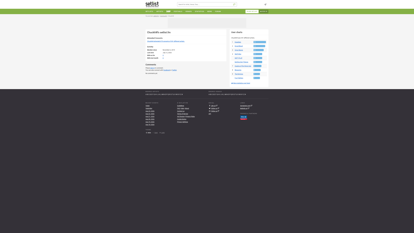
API (210, 114)
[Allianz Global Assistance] (243, 117)
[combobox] (207, 4)
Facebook (166, 70)
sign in (152, 68)
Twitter (174, 70)
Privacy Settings (182, 122)
